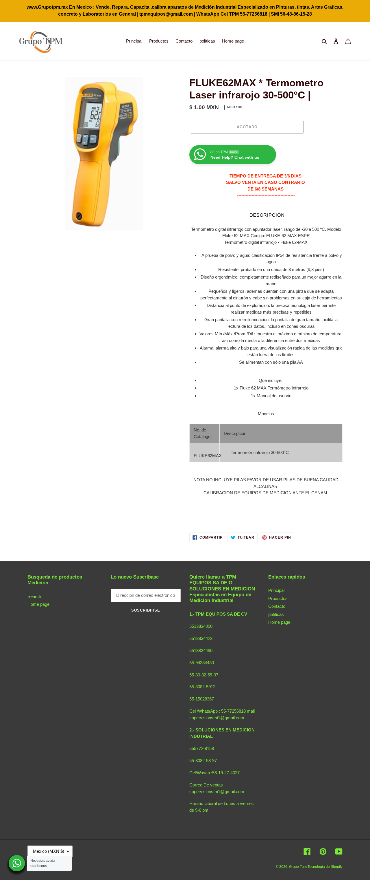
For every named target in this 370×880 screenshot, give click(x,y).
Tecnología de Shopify (325, 867)
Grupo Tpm (298, 867)
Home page (38, 604)
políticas (276, 614)
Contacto (276, 606)
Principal (276, 590)
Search (34, 596)
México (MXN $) (48, 851)
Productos (278, 598)
